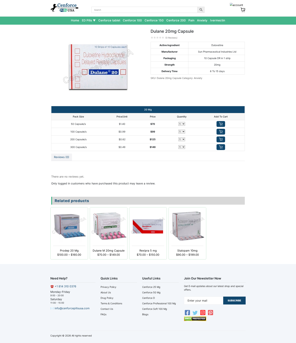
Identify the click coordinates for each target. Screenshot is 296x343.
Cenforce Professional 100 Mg (159, 303)
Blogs (145, 314)
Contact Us (107, 308)
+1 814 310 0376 (65, 286)
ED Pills (87, 20)
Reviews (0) (61, 157)
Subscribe (234, 300)
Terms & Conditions (111, 303)
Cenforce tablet (109, 20)
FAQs (103, 314)
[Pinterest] (210, 314)
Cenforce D (148, 297)
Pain (191, 20)
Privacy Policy (108, 286)
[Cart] (243, 11)
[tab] (61, 157)
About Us (106, 292)
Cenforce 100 (132, 20)
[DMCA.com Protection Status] (195, 320)
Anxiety (202, 20)
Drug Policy (107, 297)
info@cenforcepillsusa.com (72, 308)
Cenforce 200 (176, 20)
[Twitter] (196, 314)
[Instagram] (203, 314)
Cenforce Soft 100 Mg (154, 308)
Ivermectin (217, 20)
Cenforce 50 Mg (151, 292)
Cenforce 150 (154, 20)
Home (75, 20)
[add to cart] (221, 124)
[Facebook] (188, 314)
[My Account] (236, 5)
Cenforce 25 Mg (151, 286)
